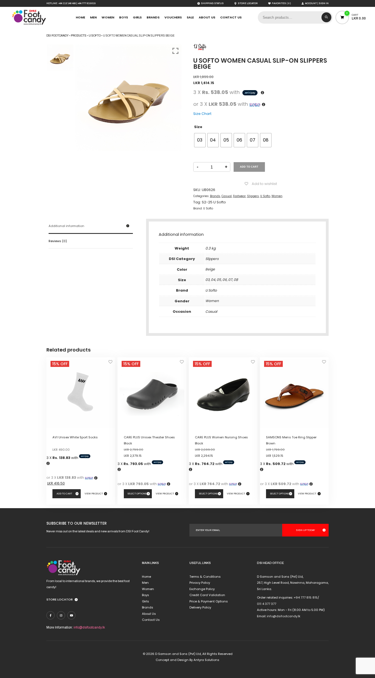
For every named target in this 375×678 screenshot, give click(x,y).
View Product (94, 493)
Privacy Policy (199, 582)
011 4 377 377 (266, 604)
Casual (227, 196)
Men (93, 17)
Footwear (239, 196)
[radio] (199, 140)
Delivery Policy (200, 607)
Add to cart (249, 166)
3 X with (62, 457)
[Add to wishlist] (110, 363)
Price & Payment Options (208, 601)
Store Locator (59, 599)
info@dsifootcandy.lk (89, 627)
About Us (207, 17)
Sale (190, 17)
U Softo (265, 196)
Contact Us (231, 17)
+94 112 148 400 (67, 3)
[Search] (326, 17)
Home (80, 17)
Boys (123, 17)
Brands (153, 17)
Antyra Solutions (206, 660)
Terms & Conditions (205, 576)
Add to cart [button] (64, 493)
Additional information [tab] (66, 226)
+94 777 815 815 (87, 3)
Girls (137, 17)
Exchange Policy (202, 589)
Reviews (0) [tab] (58, 241)
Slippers (253, 196)
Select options (137, 493)
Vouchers (173, 17)
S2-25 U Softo (214, 202)
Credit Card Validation (207, 595)
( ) (281, 3)
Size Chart (202, 113)
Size (198, 126)
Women (108, 17)
